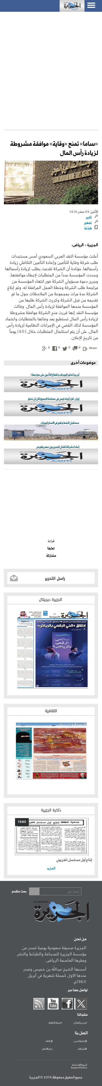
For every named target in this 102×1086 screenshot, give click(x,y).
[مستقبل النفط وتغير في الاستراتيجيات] (51, 432)
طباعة (88, 228)
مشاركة (51, 555)
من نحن (80, 939)
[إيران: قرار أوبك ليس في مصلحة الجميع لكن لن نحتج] (51, 408)
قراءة (51, 541)
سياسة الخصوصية (79, 1067)
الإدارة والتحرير (80, 1041)
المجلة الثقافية (55, 1023)
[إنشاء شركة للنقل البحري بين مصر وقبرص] (51, 457)
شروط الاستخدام (79, 1065)
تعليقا (51, 548)
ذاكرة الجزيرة (51, 810)
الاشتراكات (82, 1049)
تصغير (88, 223)
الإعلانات (49, 1041)
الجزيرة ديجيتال (51, 599)
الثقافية (51, 711)
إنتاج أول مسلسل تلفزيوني (74, 860)
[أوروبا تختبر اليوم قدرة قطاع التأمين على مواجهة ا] (51, 384)
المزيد (51, 868)
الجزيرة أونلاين (80, 1023)
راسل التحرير (55, 578)
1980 (22, 822)
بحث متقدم (19, 891)
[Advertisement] (51, 70)
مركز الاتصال (47, 1049)
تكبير (89, 217)
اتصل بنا (81, 1033)
